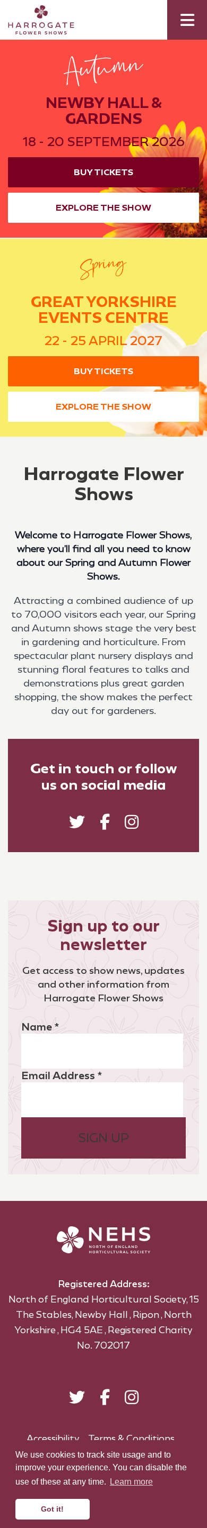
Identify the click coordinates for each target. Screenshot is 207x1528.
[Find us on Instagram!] (132, 824)
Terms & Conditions (131, 1438)
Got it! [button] (52, 1509)
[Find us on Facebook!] (105, 824)
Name (40, 1026)
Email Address (61, 1075)
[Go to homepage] (33, 20)
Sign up (104, 1138)
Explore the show (103, 207)
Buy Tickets (103, 172)
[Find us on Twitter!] (77, 824)
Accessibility (53, 1438)
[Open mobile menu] (187, 20)
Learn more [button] (131, 1481)
